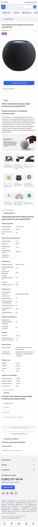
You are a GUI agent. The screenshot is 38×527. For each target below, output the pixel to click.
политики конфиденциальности (19, 433)
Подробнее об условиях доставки (11, 450)
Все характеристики (8, 210)
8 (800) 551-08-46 (32, 2)
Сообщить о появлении (19, 83)
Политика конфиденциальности (10, 518)
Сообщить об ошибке (8, 390)
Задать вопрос (8, 487)
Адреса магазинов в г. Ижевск (10, 482)
